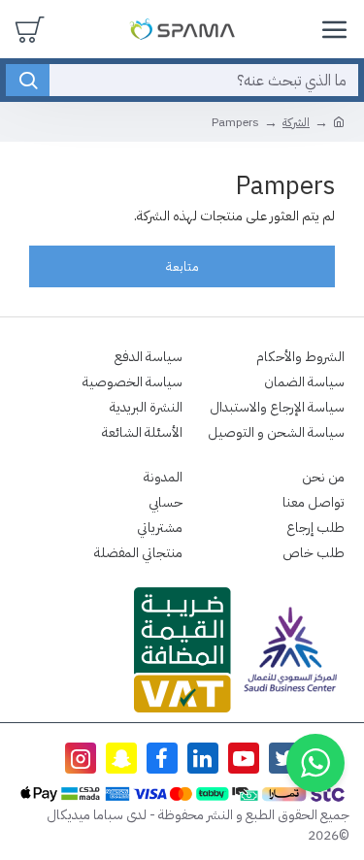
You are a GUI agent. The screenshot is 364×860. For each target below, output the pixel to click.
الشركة (296, 122)
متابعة (182, 266)
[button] (315, 763)
